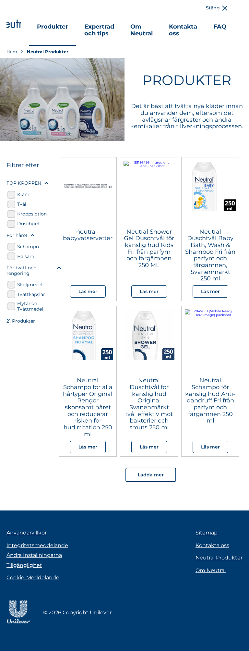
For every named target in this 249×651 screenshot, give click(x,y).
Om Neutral (141, 30)
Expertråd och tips (99, 30)
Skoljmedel (29, 285)
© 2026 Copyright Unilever (77, 612)
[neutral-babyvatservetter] (88, 188)
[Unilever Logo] (18, 622)
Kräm (23, 194)
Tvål (21, 204)
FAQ (219, 26)
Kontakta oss (183, 30)
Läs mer (87, 291)
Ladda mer (151, 475)
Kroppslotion (32, 214)
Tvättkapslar (31, 294)
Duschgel (28, 224)
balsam (25, 256)
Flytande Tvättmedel (30, 306)
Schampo (28, 247)
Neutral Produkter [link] (47, 51)
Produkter (52, 26)
